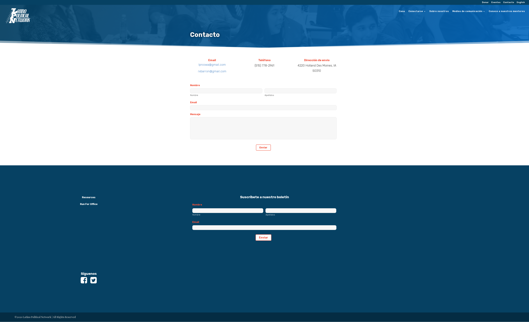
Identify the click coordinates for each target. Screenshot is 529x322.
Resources (88, 197)
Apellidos (269, 95)
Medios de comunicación (467, 11)
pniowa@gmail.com (212, 65)
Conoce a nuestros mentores (507, 11)
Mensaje (195, 114)
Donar (485, 3)
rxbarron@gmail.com (212, 71)
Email (193, 102)
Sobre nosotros (439, 11)
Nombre (195, 85)
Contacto (508, 3)
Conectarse (415, 11)
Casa (402, 11)
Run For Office (89, 204)
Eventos (496, 3)
